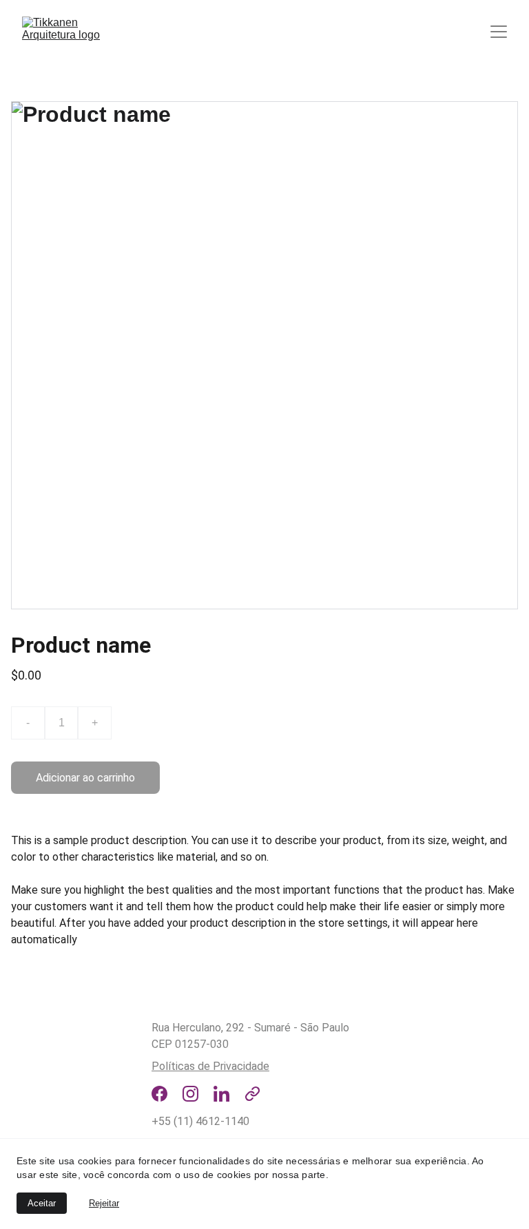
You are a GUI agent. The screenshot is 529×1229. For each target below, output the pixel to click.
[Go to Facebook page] (159, 1094)
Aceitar (42, 1203)
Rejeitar (104, 1203)
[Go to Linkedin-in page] (221, 1094)
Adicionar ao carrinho (85, 777)
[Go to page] (252, 1094)
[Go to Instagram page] (190, 1094)
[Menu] (498, 31)
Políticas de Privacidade (210, 1066)
